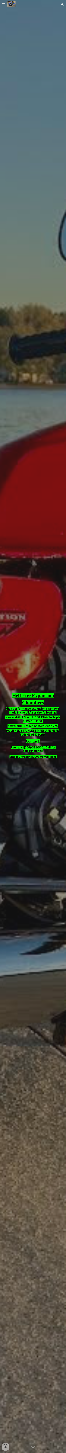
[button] (3, 4)
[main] (33, 726)
